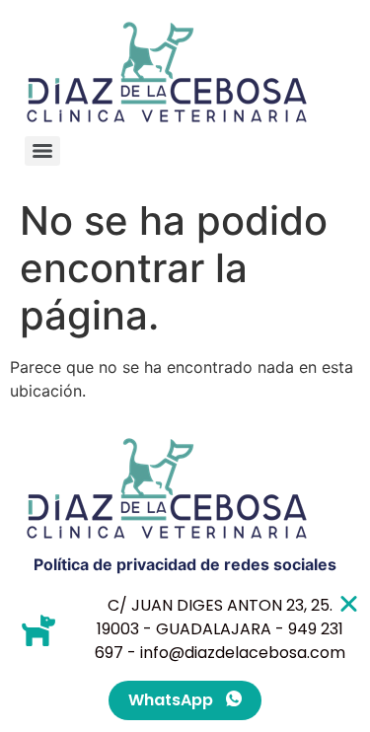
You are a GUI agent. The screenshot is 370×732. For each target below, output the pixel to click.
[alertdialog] (185, 657)
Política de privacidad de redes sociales (185, 564)
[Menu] (42, 151)
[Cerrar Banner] (348, 603)
